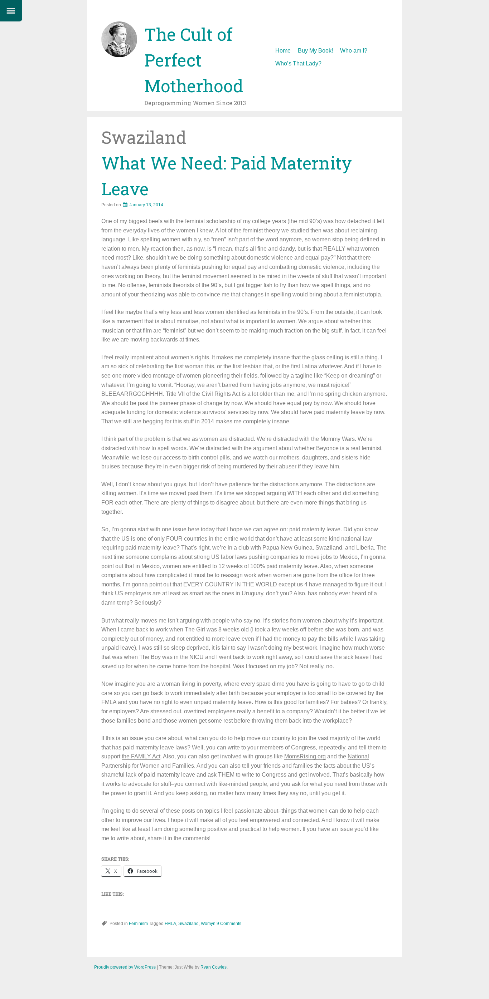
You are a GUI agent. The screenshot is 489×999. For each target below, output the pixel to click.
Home (283, 51)
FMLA (170, 923)
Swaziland (188, 923)
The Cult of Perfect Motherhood (193, 60)
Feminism (138, 923)
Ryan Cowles (213, 967)
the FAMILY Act (141, 756)
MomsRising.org (305, 756)
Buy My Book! (315, 51)
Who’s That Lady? (298, 63)
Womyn (208, 923)
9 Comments (229, 923)
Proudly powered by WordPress (125, 967)
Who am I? (353, 51)
